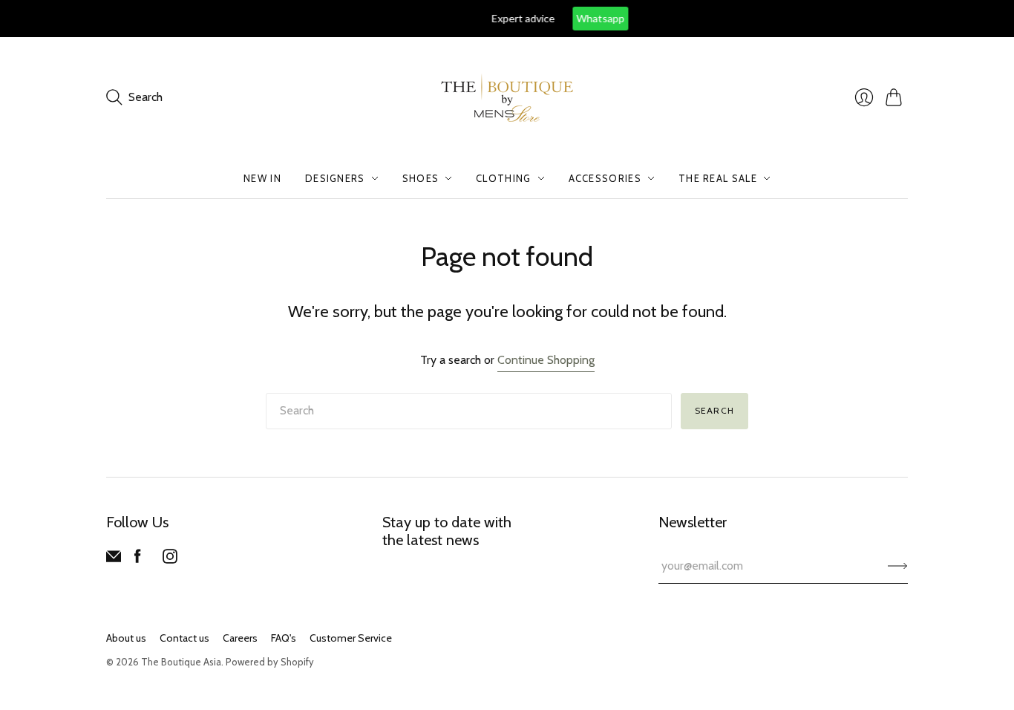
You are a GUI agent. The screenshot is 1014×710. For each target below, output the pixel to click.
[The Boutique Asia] (507, 98)
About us (126, 638)
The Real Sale (717, 178)
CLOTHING (503, 178)
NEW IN (262, 178)
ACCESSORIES (605, 178)
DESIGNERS (335, 178)
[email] (113, 560)
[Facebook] (137, 560)
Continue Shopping (546, 360)
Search (714, 410)
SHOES (420, 178)
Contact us (184, 638)
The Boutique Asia (181, 662)
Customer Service (351, 638)
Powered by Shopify (270, 662)
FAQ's (283, 638)
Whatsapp (549, 18)
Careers (240, 638)
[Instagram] (170, 560)
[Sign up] (898, 566)
